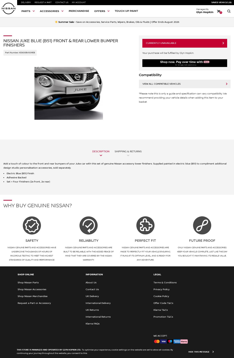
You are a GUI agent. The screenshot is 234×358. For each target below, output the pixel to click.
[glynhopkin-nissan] (8, 8)
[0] (218, 11)
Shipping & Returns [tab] (128, 151)
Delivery (26, 2)
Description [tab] (100, 151)
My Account (79, 2)
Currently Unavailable (161, 43)
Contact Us (61, 2)
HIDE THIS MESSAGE (199, 352)
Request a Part (43, 2)
